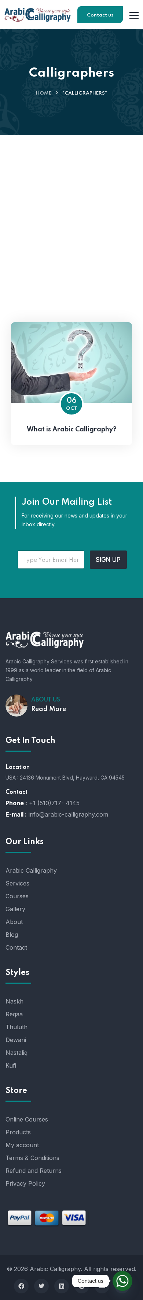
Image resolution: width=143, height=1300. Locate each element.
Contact (16, 947)
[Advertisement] (71, 210)
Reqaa (14, 1014)
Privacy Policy (25, 1183)
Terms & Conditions (32, 1157)
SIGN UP (108, 559)
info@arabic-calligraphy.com (68, 814)
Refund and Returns (34, 1170)
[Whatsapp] (122, 1281)
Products (18, 1132)
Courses (17, 896)
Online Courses (27, 1119)
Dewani (16, 1039)
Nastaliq (16, 1052)
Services (17, 883)
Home (43, 93)
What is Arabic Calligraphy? (72, 429)
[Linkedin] (61, 1286)
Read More (48, 709)
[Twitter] (41, 1286)
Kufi (11, 1065)
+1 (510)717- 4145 (54, 803)
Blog (12, 934)
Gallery (15, 909)
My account (22, 1145)
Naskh (14, 1001)
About (14, 921)
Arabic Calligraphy (31, 870)
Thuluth (16, 1027)
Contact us (100, 15)
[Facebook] (21, 1286)
